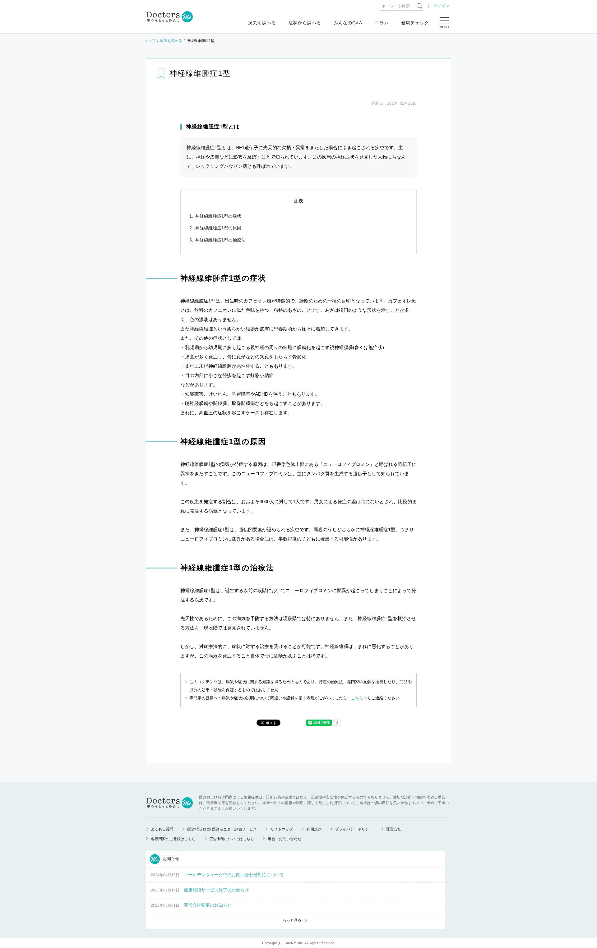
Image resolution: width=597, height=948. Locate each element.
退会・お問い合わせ (284, 839)
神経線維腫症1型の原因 (218, 227)
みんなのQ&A (348, 22)
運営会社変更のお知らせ (208, 905)
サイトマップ (282, 829)
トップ (150, 41)
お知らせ (170, 859)
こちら (357, 698)
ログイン (441, 5)
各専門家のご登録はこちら (173, 839)
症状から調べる (305, 22)
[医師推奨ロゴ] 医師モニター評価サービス (222, 829)
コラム (382, 22)
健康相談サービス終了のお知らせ (216, 889)
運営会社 (393, 829)
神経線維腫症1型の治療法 (220, 239)
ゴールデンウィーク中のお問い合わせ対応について (234, 874)
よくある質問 (162, 829)
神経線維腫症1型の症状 (218, 216)
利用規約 (314, 829)
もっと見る (292, 920)
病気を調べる (262, 22)
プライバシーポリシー (354, 829)
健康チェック (415, 22)
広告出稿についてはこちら (231, 839)
